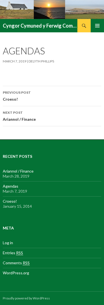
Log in (8, 242)
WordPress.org (16, 272)
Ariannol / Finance (19, 116)
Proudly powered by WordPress (26, 298)
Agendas (10, 186)
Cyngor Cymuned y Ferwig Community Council (40, 26)
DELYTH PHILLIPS (41, 61)
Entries (13, 252)
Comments (16, 262)
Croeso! (17, 95)
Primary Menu (97, 25)
